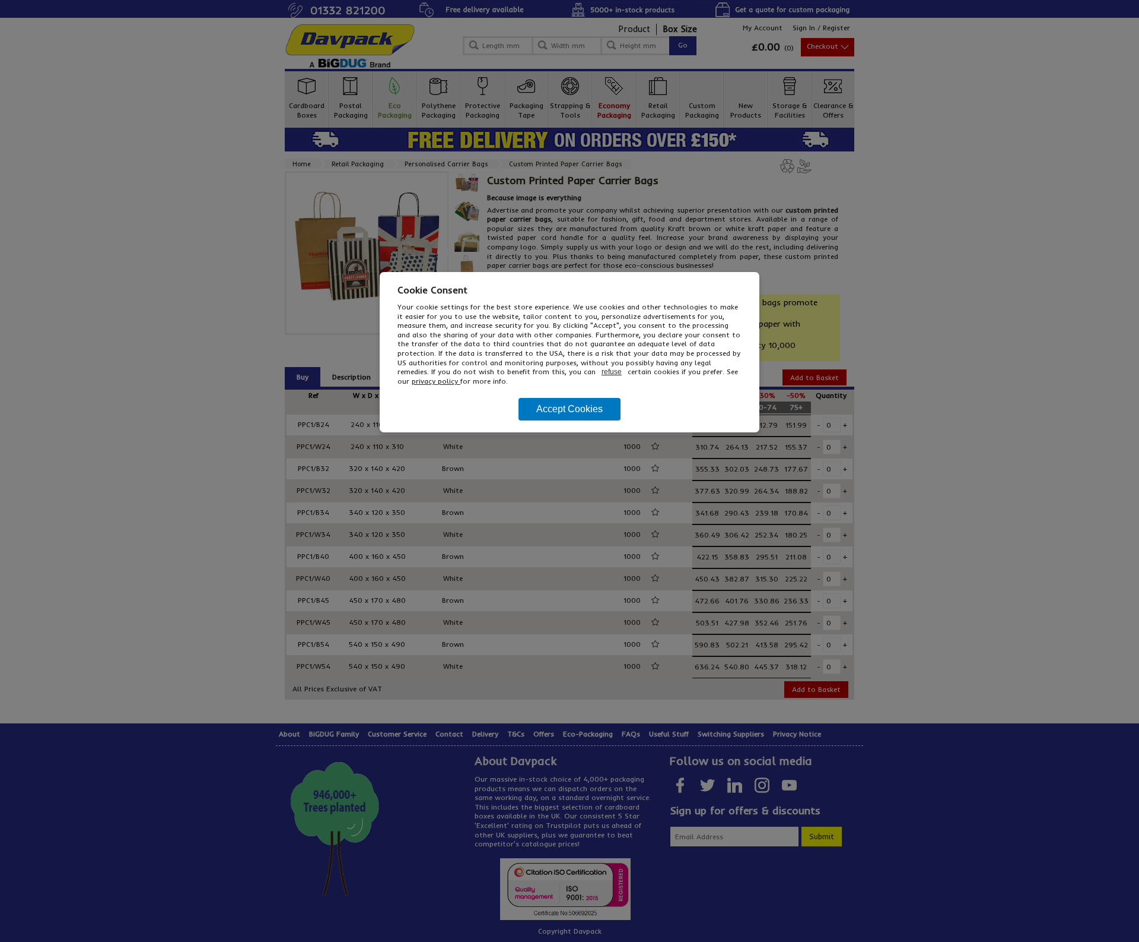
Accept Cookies (569, 409)
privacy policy (436, 381)
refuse (612, 372)
